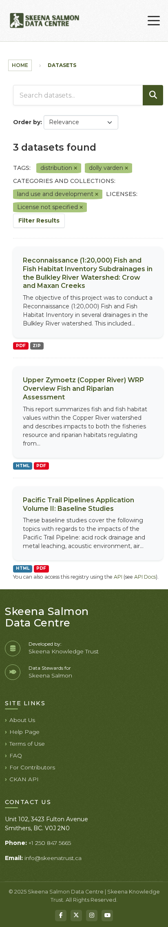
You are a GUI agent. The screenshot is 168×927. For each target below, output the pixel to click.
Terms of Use (27, 743)
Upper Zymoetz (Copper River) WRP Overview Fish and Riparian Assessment (83, 388)
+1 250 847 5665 (50, 843)
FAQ (15, 755)
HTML (22, 465)
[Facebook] (60, 915)
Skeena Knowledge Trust (64, 651)
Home (20, 65)
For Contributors (32, 767)
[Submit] (153, 95)
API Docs (145, 577)
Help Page (24, 732)
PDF (21, 345)
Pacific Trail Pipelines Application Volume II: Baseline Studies (78, 504)
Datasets (62, 65)
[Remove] (75, 168)
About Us (22, 720)
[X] (76, 915)
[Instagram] (91, 915)
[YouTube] (107, 915)
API (118, 577)
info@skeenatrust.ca (53, 858)
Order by (26, 122)
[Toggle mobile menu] (154, 21)
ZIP (37, 345)
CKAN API (24, 779)
